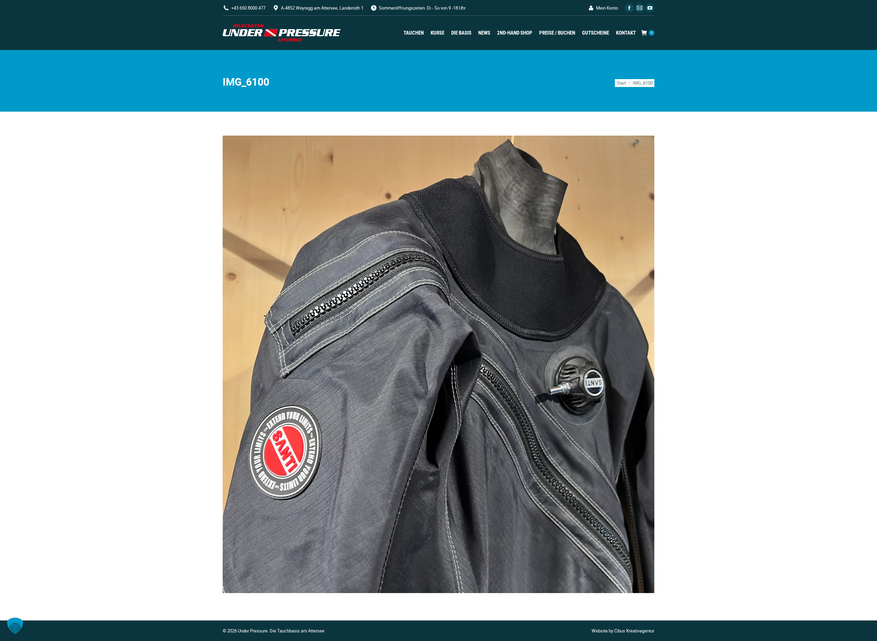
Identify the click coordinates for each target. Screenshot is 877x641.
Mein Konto (607, 8)
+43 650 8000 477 (248, 8)
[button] (15, 626)
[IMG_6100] (438, 364)
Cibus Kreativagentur (634, 631)
